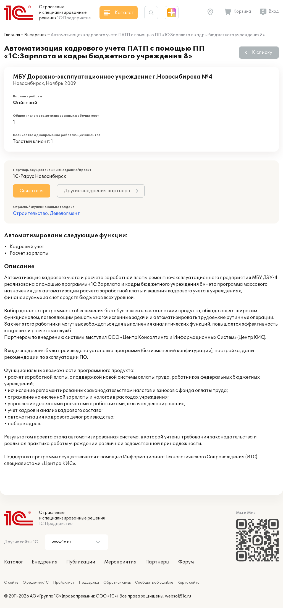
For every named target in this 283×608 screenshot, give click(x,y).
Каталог (13, 562)
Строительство (30, 213)
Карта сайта (188, 582)
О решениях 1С (36, 582)
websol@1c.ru (178, 596)
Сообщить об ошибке (154, 582)
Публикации (80, 562)
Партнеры (157, 562)
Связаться (32, 191)
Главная (12, 35)
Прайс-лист (63, 582)
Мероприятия (120, 562)
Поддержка (89, 582)
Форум (186, 562)
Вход (274, 11)
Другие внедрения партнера (97, 191)
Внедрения (35, 35)
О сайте (11, 582)
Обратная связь (117, 582)
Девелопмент (65, 213)
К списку (262, 52)
